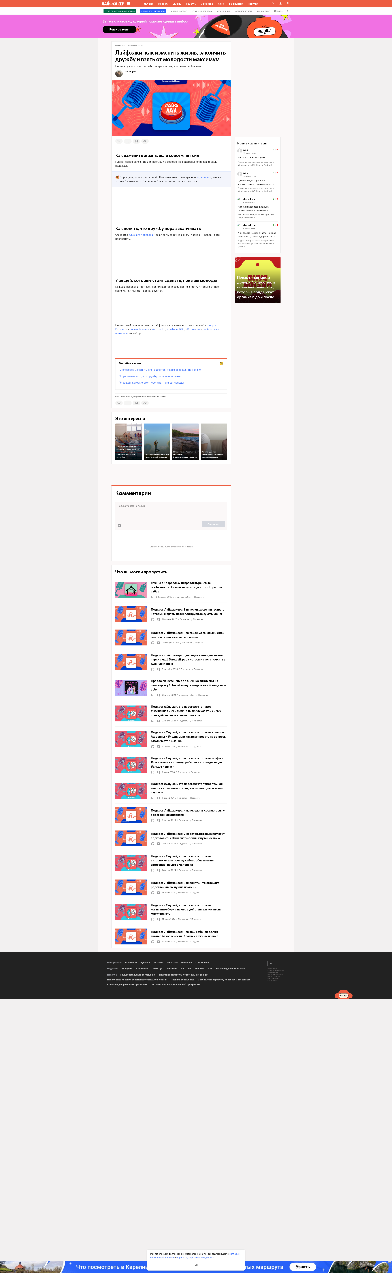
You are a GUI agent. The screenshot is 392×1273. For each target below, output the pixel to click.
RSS (181, 329)
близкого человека (141, 234)
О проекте (131, 962)
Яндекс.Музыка (139, 329)
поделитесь (203, 177)
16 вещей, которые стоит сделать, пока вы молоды (151, 382)
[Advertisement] (171, 344)
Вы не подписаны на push (230, 968)
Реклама (158, 962)
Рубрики (145, 962)
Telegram (127, 968)
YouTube (172, 329)
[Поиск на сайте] (273, 3)
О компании (202, 962)
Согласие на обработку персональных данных (224, 979)
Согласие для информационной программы (175, 984)
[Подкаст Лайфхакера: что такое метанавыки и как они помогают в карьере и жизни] (171, 637)
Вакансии (186, 962)
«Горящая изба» (183, 597)
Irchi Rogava (130, 71)
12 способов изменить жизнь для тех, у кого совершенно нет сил (160, 369)
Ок (196, 1264)
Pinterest (172, 968)
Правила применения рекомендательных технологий (137, 979)
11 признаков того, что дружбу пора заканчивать (150, 376)
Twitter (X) (157, 968)
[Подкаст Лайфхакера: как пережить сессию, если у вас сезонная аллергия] (171, 815)
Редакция (172, 962)
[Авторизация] (288, 3)
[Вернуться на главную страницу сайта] (113, 3)
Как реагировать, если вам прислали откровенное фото (256, 216)
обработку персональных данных (195, 1257)
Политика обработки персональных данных (183, 974)
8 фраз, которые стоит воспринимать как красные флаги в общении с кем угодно (256, 243)
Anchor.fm (158, 329)
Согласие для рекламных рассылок (127, 984)
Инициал (199, 968)
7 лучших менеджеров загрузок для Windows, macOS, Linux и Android (256, 163)
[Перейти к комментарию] (257, 157)
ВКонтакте (194, 329)
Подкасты (199, 597)
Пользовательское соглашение (138, 974)
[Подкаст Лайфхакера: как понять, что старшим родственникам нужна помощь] (171, 887)
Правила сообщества (182, 979)
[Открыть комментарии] (158, 619)
